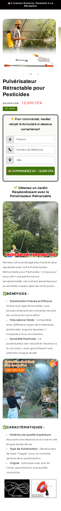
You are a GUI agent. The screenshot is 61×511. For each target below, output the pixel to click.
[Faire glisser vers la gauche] (23, 74)
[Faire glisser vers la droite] (38, 74)
